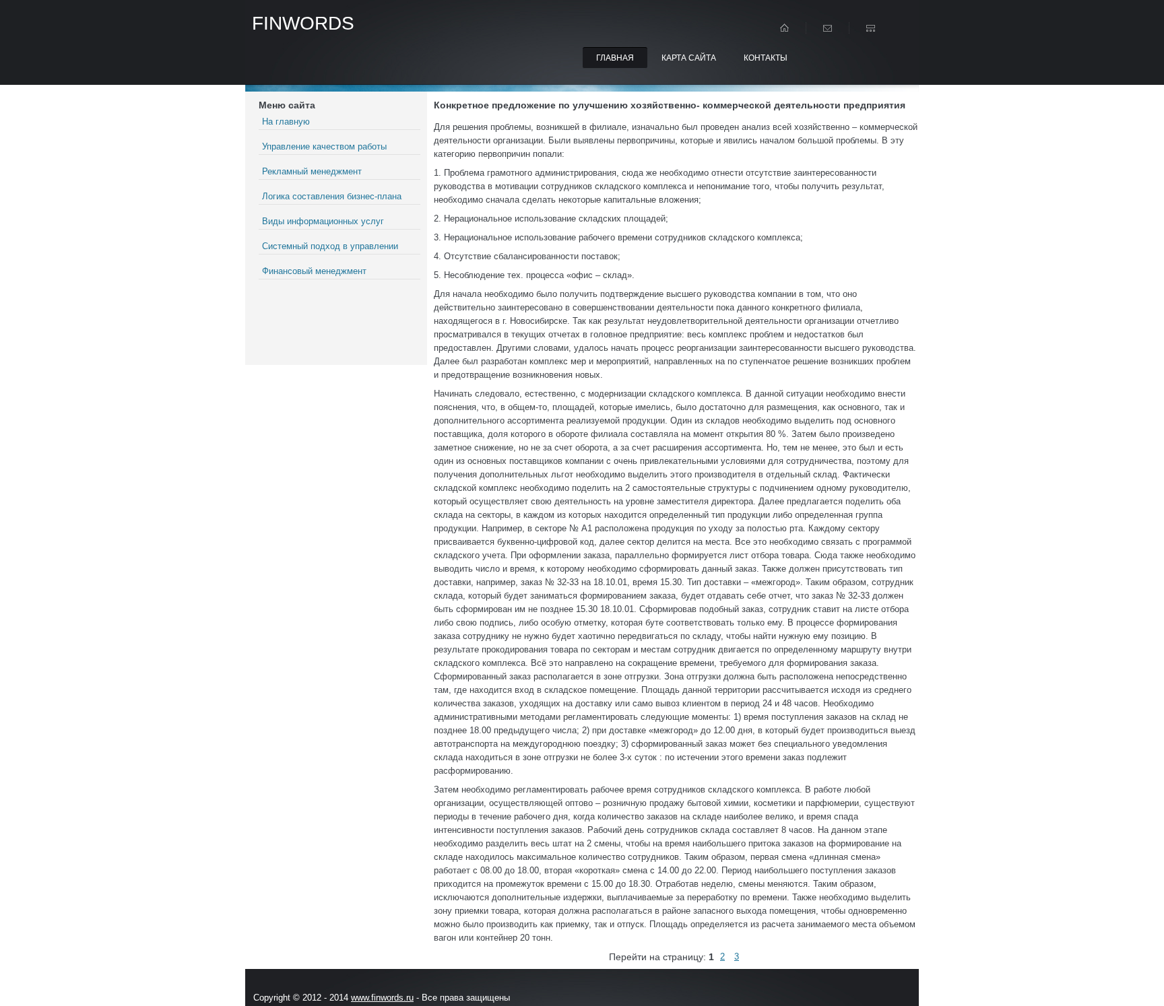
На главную (286, 121)
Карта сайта (688, 58)
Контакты (765, 58)
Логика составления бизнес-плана (331, 196)
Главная (615, 58)
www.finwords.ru (382, 998)
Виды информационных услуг (323, 221)
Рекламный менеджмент (312, 171)
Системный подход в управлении (330, 246)
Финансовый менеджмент (314, 271)
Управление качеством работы (324, 146)
